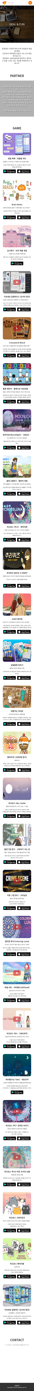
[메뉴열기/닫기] (30, 3)
